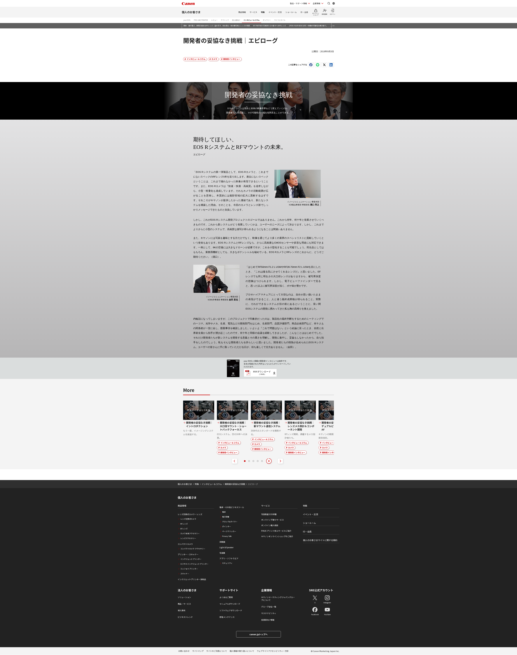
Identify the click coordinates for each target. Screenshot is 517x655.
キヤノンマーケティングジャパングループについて (278, 598)
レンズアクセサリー (188, 538)
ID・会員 (304, 12)
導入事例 (181, 610)
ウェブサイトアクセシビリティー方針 (273, 651)
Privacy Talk (227, 536)
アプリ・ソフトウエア (228, 558)
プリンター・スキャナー (188, 554)
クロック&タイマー (229, 521)
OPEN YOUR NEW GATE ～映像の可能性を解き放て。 (308, 25)
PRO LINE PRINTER (201, 20)
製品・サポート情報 (298, 3)
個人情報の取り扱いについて (242, 651)
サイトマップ (198, 651)
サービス (253, 12)
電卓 (224, 512)
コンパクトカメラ (185, 544)
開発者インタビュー (231, 59)
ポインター (226, 526)
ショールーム (291, 12)
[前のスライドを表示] (234, 461)
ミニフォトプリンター (189, 568)
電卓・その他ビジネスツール (231, 507)
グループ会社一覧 (268, 606)
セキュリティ (227, 563)
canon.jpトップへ (258, 634)
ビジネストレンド (185, 617)
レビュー (214, 20)
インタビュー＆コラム (251, 20)
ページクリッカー (229, 531)
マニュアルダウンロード (229, 603)
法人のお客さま (187, 590)
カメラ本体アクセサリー (190, 533)
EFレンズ (184, 528)
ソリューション (184, 597)
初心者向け (236, 20)
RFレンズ (184, 523)
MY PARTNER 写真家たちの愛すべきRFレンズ (269, 25)
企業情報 (316, 3)
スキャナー (184, 573)
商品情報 (242, 12)
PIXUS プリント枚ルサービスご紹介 (276, 530)
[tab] (245, 461)
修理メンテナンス (227, 617)
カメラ (214, 59)
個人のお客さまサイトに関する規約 (320, 540)
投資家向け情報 (267, 619)
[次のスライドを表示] (280, 461)
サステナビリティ (268, 613)
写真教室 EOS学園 (269, 514)
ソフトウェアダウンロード (230, 610)
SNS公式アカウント (321, 590)
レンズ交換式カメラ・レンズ (190, 514)
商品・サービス (184, 603)
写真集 (222, 553)
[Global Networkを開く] (333, 3)
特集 (263, 12)
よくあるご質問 (226, 597)
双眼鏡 (222, 542)
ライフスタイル (279, 20)
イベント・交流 (275, 12)
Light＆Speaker (226, 547)
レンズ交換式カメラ (188, 519)
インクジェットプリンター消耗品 (192, 579)
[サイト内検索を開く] (328, 3)
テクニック (225, 20)
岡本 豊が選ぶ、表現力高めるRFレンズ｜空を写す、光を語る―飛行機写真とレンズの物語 (217, 25)
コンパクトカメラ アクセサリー (192, 548)
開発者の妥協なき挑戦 (235, 484)
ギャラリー (267, 20)
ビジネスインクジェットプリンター (194, 564)
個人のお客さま (191, 12)
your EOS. (187, 20)
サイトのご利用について (216, 651)
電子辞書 (225, 516)
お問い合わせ (184, 651)
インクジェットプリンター (190, 559)
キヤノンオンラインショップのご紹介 (277, 536)
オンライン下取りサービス (272, 519)
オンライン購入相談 (269, 525)
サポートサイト (228, 590)
